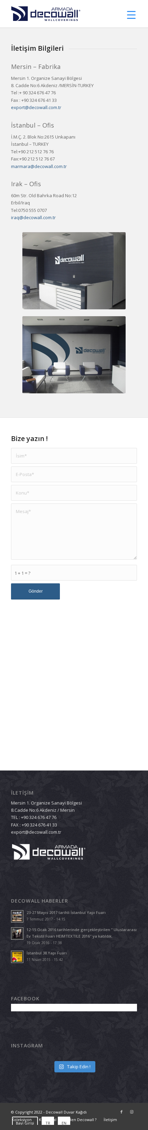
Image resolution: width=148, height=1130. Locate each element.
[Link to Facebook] (121, 1112)
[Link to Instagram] (132, 1112)
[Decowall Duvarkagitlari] (61, 13)
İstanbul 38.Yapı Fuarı (47, 952)
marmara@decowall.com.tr (39, 166)
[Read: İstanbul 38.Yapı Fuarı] (17, 957)
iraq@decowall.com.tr (33, 217)
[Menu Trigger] (131, 14)
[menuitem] (80, 1119)
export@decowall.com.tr (36, 107)
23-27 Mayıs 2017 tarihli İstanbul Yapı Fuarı (66, 912)
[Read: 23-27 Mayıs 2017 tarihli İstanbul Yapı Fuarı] (17, 916)
